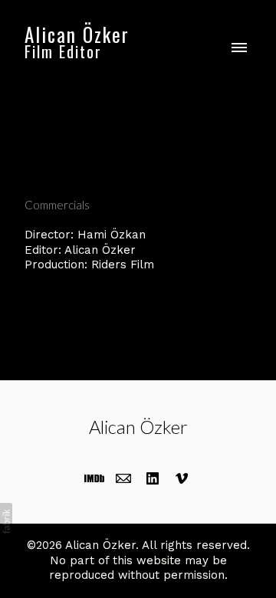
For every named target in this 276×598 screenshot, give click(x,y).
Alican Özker (138, 427)
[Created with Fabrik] (6, 521)
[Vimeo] (181, 478)
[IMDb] (94, 478)
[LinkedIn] (152, 478)
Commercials (57, 205)
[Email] (123, 478)
